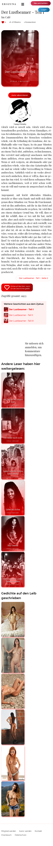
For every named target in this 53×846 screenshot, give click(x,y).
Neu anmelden (41, 3)
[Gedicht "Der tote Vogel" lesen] (12, 707)
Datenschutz (20, 835)
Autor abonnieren (19, 95)
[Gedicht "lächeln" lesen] (12, 779)
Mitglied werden (8, 831)
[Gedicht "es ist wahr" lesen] (12, 636)
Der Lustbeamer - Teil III (21, 321)
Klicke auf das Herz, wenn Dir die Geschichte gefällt (20, 287)
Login (44, 10)
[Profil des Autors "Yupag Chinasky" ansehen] (20, 100)
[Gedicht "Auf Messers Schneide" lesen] (12, 815)
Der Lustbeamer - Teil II (21, 315)
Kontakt (38, 831)
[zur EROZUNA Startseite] (9, 4)
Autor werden (25, 831)
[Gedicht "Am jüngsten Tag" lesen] (12, 743)
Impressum (6, 835)
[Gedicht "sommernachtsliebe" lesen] (12, 671)
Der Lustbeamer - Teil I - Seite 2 (33, 278)
